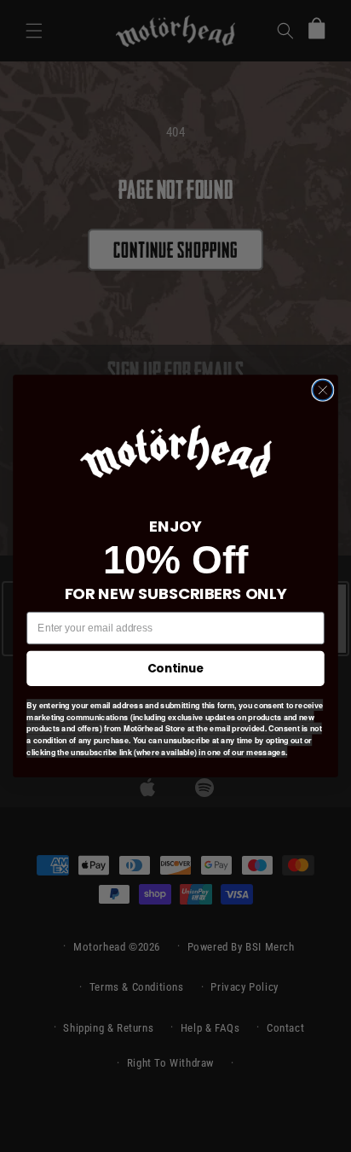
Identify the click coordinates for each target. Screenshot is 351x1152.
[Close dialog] (323, 390)
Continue (175, 668)
